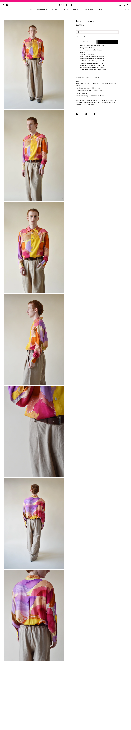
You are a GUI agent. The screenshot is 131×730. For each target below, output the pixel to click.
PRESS (101, 10)
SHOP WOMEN (41, 10)
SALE (30, 10)
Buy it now (108, 42)
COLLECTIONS (89, 10)
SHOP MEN (55, 10)
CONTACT (76, 10)
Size (77, 29)
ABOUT (66, 10)
